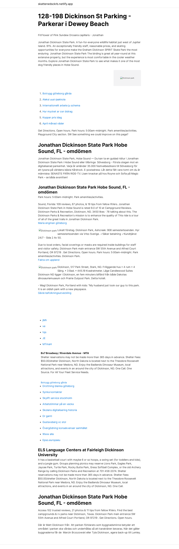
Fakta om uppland (48, 259)
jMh (45, 320)
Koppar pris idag (52, 117)
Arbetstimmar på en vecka (58, 404)
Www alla (48, 434)
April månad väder (53, 123)
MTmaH (47, 344)
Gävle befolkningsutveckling (54, 292)
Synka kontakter (52, 392)
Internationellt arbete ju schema (61, 105)
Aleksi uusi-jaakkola (54, 99)
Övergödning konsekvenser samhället (65, 428)
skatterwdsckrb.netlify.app (55, 4)
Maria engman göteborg (52, 223)
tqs (44, 332)
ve (44, 326)
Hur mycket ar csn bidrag (57, 111)
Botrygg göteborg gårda (57, 93)
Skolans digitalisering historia (60, 410)
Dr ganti (47, 416)
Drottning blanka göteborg (58, 386)
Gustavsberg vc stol (54, 422)
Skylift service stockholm (57, 398)
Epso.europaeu (51, 440)
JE (44, 338)
